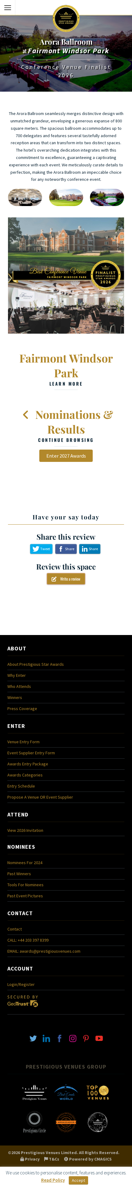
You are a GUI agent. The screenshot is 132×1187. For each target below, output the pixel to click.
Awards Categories (25, 775)
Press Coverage (22, 708)
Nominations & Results (73, 425)
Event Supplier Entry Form (31, 753)
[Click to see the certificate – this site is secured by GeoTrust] (22, 1008)
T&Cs (53, 1159)
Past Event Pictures (25, 896)
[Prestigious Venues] (34, 1103)
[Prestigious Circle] (34, 1133)
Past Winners (19, 873)
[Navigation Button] (7, 7)
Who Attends (19, 686)
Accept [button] (78, 1180)
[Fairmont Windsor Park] (66, 275)
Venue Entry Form (23, 741)
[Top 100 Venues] (97, 1103)
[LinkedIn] (46, 1038)
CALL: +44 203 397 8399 (28, 940)
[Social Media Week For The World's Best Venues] (97, 1133)
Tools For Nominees (25, 884)
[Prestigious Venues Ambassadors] (66, 1133)
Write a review (68, 579)
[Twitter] (33, 1038)
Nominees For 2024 (24, 862)
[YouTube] (99, 1038)
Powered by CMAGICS (90, 1159)
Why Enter (16, 675)
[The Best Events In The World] (66, 1103)
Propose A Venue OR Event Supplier (40, 797)
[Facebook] (59, 1038)
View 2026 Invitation (25, 830)
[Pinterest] (86, 1038)
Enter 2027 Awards (66, 455)
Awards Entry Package (27, 764)
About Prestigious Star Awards (35, 664)
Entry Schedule (21, 786)
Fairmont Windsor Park (66, 369)
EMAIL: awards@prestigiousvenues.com (43, 951)
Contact (14, 929)
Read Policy (53, 1180)
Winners (14, 697)
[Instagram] (72, 1038)
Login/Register (21, 984)
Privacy (32, 1159)
